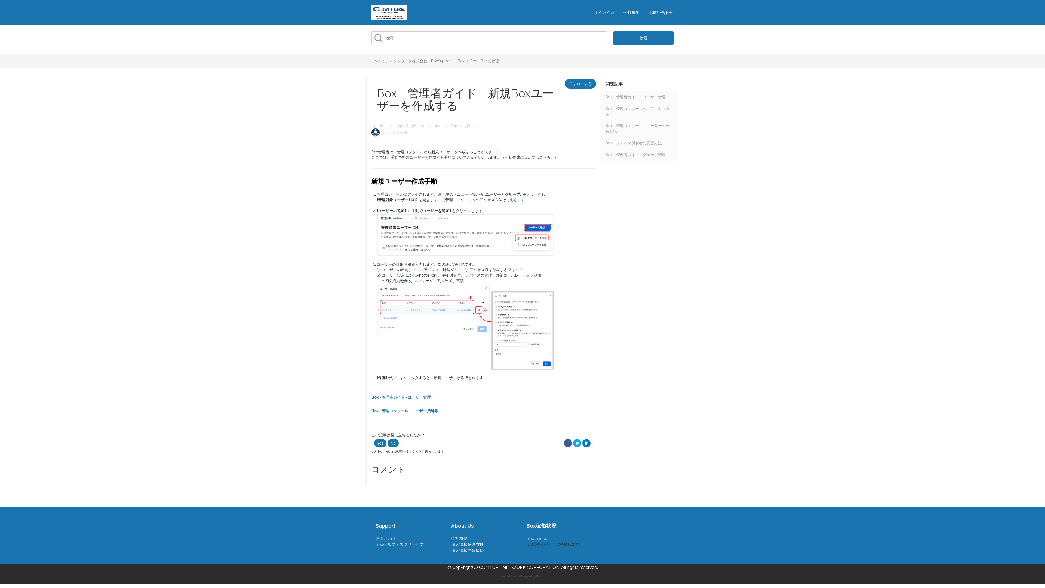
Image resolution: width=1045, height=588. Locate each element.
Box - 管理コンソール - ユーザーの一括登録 (637, 128)
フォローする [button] (580, 84)
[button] (380, 443)
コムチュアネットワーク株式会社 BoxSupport (411, 61)
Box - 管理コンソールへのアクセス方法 (637, 111)
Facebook (568, 443)
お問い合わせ (661, 12)
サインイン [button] (604, 12)
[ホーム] (389, 12)
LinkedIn (586, 443)
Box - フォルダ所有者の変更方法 (634, 143)
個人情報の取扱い (467, 550)
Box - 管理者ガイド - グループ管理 (636, 154)
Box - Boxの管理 (484, 61)
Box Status (537, 538)
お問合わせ (386, 538)
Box (461, 61)
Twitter (577, 443)
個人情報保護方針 (467, 544)
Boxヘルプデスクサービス (400, 544)
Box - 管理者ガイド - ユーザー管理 (636, 97)
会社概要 (631, 12)
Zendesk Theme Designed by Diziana (523, 576)
